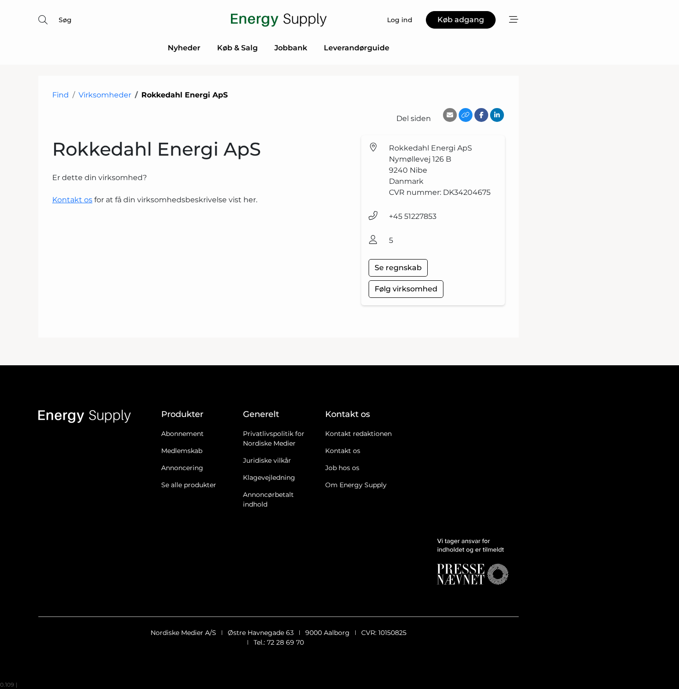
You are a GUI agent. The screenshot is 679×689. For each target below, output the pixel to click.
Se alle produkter (188, 485)
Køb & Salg (237, 47)
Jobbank (290, 47)
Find (60, 95)
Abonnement (182, 433)
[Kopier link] (466, 115)
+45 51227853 (412, 216)
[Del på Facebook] (481, 115)
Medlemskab (181, 451)
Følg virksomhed (406, 288)
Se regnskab (398, 267)
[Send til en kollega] (450, 115)
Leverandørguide (356, 47)
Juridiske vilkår (267, 460)
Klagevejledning (269, 477)
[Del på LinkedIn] (497, 115)
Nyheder (184, 47)
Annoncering (182, 468)
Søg (65, 20)
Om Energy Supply (356, 485)
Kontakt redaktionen (358, 433)
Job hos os (342, 468)
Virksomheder (105, 95)
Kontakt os (72, 199)
